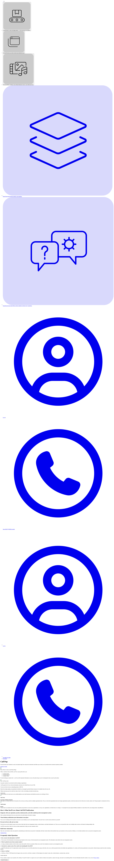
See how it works (3, 766)
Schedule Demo (3, 832)
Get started (13, 529)
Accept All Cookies (4, 859)
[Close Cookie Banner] (8, 860)
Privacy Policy (96, 857)
